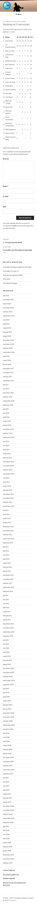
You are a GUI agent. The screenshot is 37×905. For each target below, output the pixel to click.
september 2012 (8, 539)
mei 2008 (6, 737)
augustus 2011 (8, 591)
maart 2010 (7, 656)
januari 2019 (7, 336)
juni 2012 (6, 551)
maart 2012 (7, 563)
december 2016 (8, 393)
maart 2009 (7, 701)
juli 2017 (5, 385)
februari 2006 (7, 847)
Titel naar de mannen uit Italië (12, 275)
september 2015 (9, 437)
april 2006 (6, 838)
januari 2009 (7, 709)
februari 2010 (7, 660)
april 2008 (6, 741)
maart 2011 (7, 612)
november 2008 (8, 717)
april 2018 (6, 356)
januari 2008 (7, 753)
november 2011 (8, 579)
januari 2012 (7, 571)
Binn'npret (6, 885)
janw (23, 21)
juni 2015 (6, 441)
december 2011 (8, 575)
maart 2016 (7, 421)
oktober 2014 (7, 470)
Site (4, 207)
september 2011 (8, 587)
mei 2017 (6, 389)
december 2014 (8, 462)
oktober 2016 (7, 397)
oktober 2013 (7, 502)
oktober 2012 (7, 535)
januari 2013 (7, 522)
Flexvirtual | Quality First (11, 874)
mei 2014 (6, 478)
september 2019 (9, 316)
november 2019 (8, 308)
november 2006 (8, 810)
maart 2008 (7, 745)
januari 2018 (7, 364)
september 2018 (9, 352)
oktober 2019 (7, 312)
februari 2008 (7, 749)
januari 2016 (7, 425)
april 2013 (6, 514)
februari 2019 (7, 332)
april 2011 (6, 607)
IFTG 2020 (6, 279)
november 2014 (8, 466)
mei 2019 (6, 320)
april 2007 (6, 790)
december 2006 (8, 806)
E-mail (6, 196)
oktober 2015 (7, 433)
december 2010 (8, 624)
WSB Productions (10, 900)
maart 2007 (7, 794)
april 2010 (6, 652)
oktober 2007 (7, 766)
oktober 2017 (7, 377)
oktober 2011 (7, 583)
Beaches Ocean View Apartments (14, 882)
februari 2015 (7, 458)
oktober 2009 (8, 676)
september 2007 (9, 770)
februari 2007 (7, 798)
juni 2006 (6, 830)
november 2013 (8, 498)
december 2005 (8, 855)
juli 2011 (5, 595)
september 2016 (9, 401)
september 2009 (9, 680)
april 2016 (6, 417)
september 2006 (9, 818)
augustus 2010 (8, 636)
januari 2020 (7, 304)
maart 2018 (7, 360)
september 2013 (8, 506)
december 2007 (8, 757)
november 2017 (8, 373)
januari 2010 (7, 664)
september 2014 (9, 474)
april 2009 (6, 697)
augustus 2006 (8, 822)
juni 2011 (6, 599)
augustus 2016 (8, 405)
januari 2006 (7, 851)
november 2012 (8, 531)
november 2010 (8, 628)
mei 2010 (6, 648)
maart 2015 (7, 454)
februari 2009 (7, 705)
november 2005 (8, 859)
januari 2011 (7, 620)
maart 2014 (7, 486)
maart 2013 (7, 518)
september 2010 (9, 632)
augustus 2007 (8, 774)
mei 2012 (6, 555)
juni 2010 (6, 644)
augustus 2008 (8, 729)
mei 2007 (6, 786)
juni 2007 (6, 782)
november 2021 (8, 300)
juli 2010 (6, 640)
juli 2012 (5, 547)
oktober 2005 (8, 863)
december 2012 (8, 527)
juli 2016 (6, 409)
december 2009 (8, 668)
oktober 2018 (7, 348)
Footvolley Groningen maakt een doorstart (17, 267)
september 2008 (9, 725)
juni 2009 (6, 693)
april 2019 (6, 324)
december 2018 (8, 340)
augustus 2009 (8, 684)
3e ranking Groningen (10, 283)
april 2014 (6, 482)
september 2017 (8, 381)
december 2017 (8, 368)
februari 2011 (7, 616)
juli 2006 (6, 826)
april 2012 (6, 559)
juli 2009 (6, 689)
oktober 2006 (8, 814)
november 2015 (8, 429)
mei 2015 (6, 445)
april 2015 (6, 450)
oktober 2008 (8, 721)
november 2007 (8, 761)
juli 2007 (6, 778)
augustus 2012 (8, 543)
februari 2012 (7, 567)
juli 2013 (5, 510)
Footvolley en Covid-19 (11, 271)
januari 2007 (7, 802)
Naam (5, 186)
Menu (20, 14)
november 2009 (8, 672)
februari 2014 (7, 490)
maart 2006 (7, 843)
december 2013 (8, 494)
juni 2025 (6, 296)
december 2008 (8, 713)
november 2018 (8, 344)
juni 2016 (6, 413)
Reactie (6, 159)
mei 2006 (6, 834)
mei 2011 (6, 604)
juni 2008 (6, 733)
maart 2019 (7, 328)
